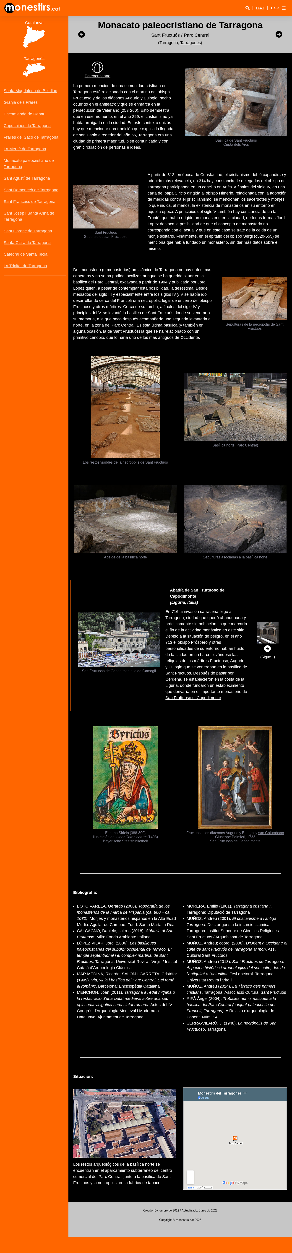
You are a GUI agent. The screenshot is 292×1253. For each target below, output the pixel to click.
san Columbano (271, 833)
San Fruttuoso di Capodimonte (193, 697)
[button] (283, 8)
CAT (260, 8)
